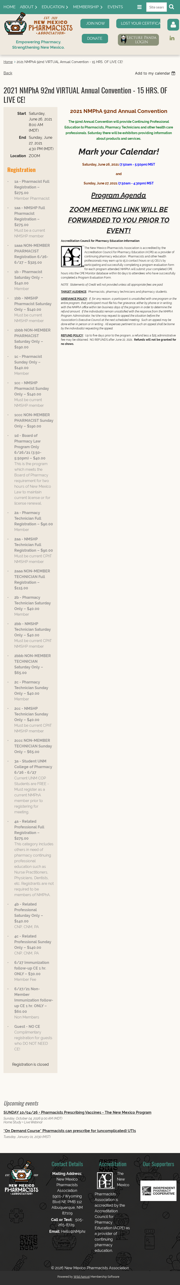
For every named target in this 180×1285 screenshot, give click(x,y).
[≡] (135, 7)
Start (21, 113)
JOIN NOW (95, 23)
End (22, 137)
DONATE (94, 38)
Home (8, 62)
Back (8, 73)
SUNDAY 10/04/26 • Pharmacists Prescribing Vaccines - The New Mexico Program (77, 1112)
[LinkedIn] (172, 38)
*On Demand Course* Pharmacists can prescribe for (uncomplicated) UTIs (70, 1131)
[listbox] (155, 73)
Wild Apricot (82, 1276)
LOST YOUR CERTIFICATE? (144, 23)
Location (18, 156)
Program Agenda (118, 195)
